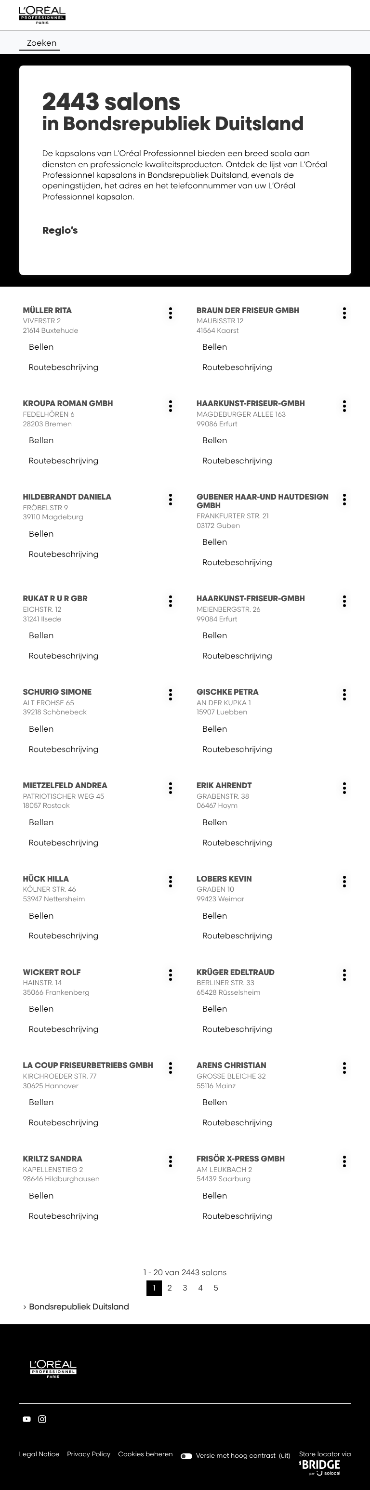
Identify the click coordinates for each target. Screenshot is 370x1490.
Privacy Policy (88, 1455)
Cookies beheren (145, 1454)
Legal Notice (39, 1455)
